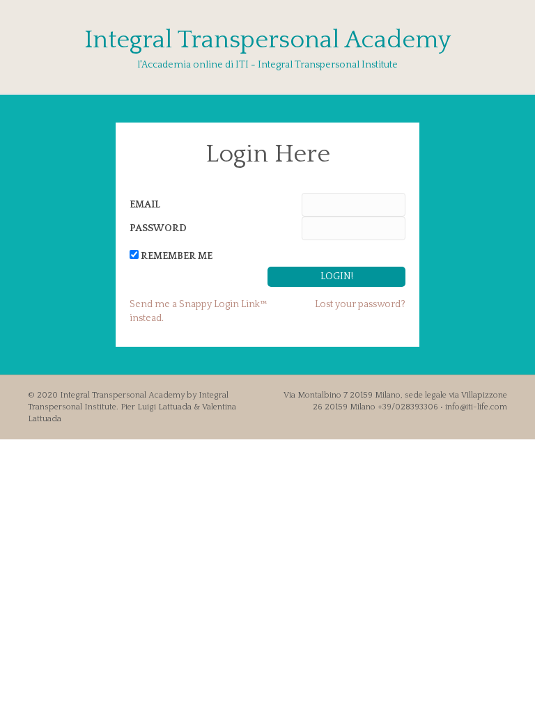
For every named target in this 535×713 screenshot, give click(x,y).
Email (145, 204)
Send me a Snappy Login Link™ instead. (199, 311)
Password (158, 228)
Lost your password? (360, 304)
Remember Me (176, 256)
